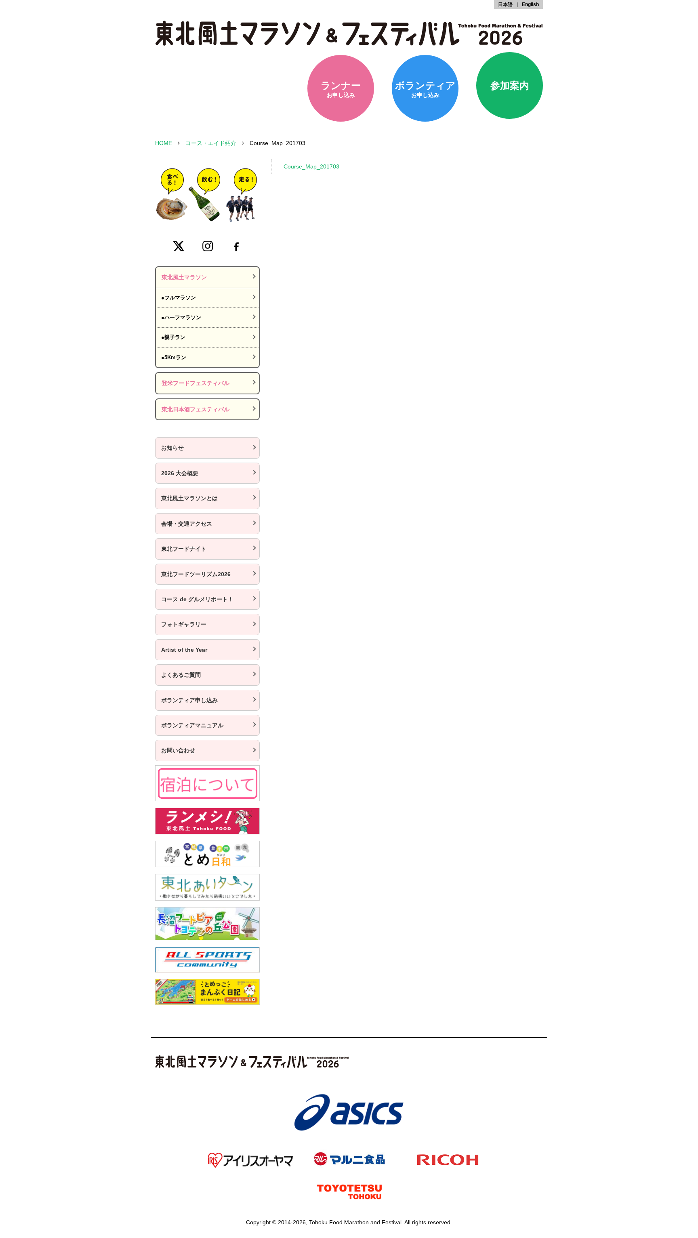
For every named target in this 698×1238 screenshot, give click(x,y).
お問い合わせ (178, 750)
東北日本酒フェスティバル (195, 409)
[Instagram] (207, 246)
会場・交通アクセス (186, 523)
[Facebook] (236, 246)
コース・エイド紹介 (210, 143)
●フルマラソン (178, 298)
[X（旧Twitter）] (178, 246)
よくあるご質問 (181, 675)
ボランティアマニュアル (192, 725)
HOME (163, 143)
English (530, 4)
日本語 (505, 4)
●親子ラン (173, 337)
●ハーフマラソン (181, 317)
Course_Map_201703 (311, 166)
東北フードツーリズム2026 (196, 574)
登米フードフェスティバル (195, 383)
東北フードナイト (183, 548)
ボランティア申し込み (189, 700)
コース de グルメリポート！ (197, 599)
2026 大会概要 (179, 473)
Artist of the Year (184, 649)
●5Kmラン (173, 357)
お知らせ (172, 447)
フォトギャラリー (183, 624)
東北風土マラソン (184, 277)
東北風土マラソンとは (189, 498)
